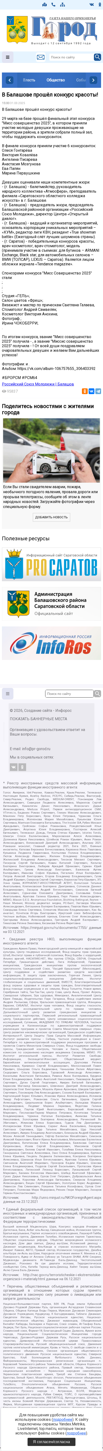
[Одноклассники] (85, 391)
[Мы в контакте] (92, 4)
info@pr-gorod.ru (36, 749)
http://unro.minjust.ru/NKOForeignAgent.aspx (66, 1198)
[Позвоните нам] (53, 4)
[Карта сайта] (62, 4)
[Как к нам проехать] (44, 4)
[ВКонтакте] (91, 391)
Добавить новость (51, 517)
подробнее (62, 1419)
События (84, 80)
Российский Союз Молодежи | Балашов (38, 384)
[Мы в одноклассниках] (100, 4)
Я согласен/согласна (51, 1442)
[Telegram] (98, 391)
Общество (56, 80)
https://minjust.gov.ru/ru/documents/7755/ (54, 928)
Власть (29, 80)
